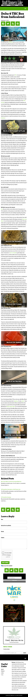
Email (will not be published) (6, 525)
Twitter (8, 23)
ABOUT (2, 669)
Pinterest (18, 23)
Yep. (2, 209)
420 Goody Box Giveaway (6, 497)
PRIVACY (3, 671)
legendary (16, 401)
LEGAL (2, 673)
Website (2, 531)
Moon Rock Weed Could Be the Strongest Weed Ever (11, 481)
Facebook (3, 23)
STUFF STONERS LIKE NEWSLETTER (14, 575)
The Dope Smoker (6, 649)
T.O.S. (2, 675)
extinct (23, 401)
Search (24, 653)
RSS (13, 23)
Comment (2, 537)
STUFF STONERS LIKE (12, 3)
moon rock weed (13, 252)
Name (2, 519)
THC (15, 75)
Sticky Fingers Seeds (11, 406)
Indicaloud (11, 42)
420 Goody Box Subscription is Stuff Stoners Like (10, 489)
